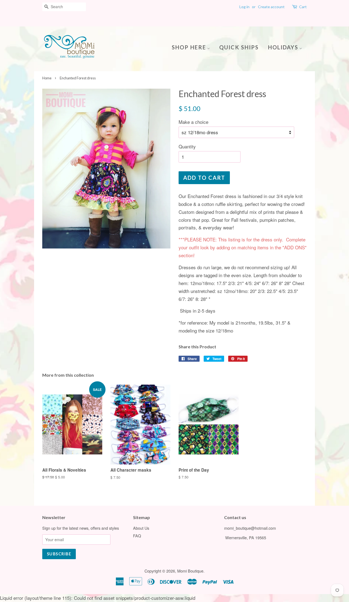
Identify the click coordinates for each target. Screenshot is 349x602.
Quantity (187, 146)
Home (47, 78)
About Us (141, 528)
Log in (244, 6)
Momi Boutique (190, 571)
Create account (271, 6)
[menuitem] (193, 47)
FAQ (137, 535)
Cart (303, 6)
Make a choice (193, 121)
